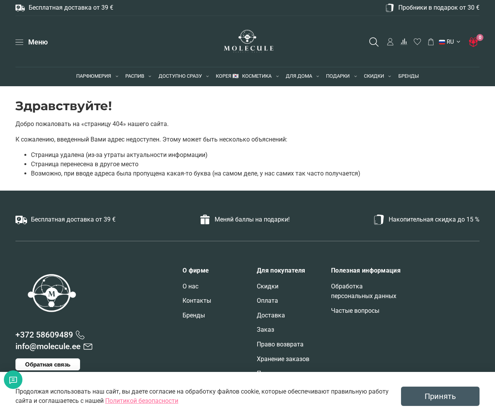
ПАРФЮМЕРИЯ (93, 76)
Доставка (271, 315)
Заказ (265, 329)
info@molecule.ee (47, 346)
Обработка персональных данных (363, 291)
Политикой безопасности (141, 400)
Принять (440, 396)
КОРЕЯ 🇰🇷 (227, 76)
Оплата (267, 300)
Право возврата (280, 344)
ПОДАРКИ (338, 76)
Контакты (197, 300)
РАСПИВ (134, 76)
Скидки (267, 286)
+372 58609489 (44, 334)
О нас (190, 286)
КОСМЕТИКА (256, 76)
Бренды (194, 315)
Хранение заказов (283, 359)
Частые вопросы (355, 310)
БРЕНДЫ (408, 76)
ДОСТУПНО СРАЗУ (180, 76)
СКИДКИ (374, 76)
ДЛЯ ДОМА (299, 76)
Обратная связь (47, 364)
